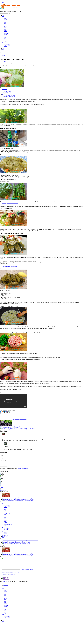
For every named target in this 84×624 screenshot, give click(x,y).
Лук (4, 516)
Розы (4, 35)
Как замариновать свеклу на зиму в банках (8, 574)
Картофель (5, 19)
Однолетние (6, 34)
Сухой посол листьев (7, 93)
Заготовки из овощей (7, 44)
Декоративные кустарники (8, 28)
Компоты (5, 46)
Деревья (5, 29)
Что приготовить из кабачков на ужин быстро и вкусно (10, 572)
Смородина (5, 534)
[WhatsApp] (8, 411)
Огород (3, 16)
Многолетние (6, 33)
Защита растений (4, 39)
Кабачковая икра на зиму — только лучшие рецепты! (10, 203)
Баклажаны (5, 520)
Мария (3, 436)
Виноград (5, 36)
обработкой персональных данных (23, 468)
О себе (3, 2)
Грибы (3, 42)
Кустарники (5, 30)
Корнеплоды (6, 20)
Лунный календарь (3, 490)
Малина (5, 38)
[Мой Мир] (3, 411)
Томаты (5, 519)
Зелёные (5, 17)
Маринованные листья (7, 91)
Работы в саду (6, 31)
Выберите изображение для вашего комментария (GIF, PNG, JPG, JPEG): (11, 469)
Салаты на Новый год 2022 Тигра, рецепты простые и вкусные (11, 573)
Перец (5, 23)
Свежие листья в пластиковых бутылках (10, 90)
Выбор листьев (4, 89)
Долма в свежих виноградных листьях (9, 95)
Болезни (5, 40)
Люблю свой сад (5, 581)
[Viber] (7, 411)
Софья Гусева (6, 446)
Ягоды (3, 531)
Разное (3, 47)
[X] (4, 411)
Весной (3, 50)
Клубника (5, 37)
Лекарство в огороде (7, 21)
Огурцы (5, 22)
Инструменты (4, 511)
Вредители (5, 41)
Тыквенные (5, 25)
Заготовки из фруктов (7, 45)
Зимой (3, 49)
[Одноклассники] (2, 411)
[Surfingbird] (5, 411)
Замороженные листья (7, 92)
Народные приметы (5, 536)
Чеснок (5, 27)
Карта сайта (4, 1)
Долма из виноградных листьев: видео (9, 96)
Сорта (3, 48)
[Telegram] (9, 411)
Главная (3, 15)
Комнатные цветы (6, 32)
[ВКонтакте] (0, 411)
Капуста (5, 18)
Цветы (3, 527)
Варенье (5, 43)
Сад (2, 523)
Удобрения (5, 26)
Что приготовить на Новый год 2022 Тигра (26, 569)
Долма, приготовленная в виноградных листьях (9, 94)
